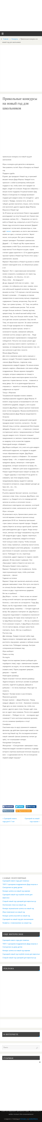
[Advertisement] (21, 68)
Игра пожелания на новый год (14, 912)
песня (8, 231)
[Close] (40, 1062)
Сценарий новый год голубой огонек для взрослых (21, 954)
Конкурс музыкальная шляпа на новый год (18, 908)
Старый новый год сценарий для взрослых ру (19, 901)
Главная (5, 39)
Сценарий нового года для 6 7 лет (10, 820)
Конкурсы (15, 39)
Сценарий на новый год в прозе (32, 820)
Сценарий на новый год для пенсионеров (18, 919)
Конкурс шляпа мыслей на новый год (16, 916)
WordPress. (33, 1119)
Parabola (23, 1119)
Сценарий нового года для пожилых (16, 881)
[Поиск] (37, 1048)
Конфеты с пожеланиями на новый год (17, 923)
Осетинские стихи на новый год (14, 905)
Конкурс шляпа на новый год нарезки (16, 891)
